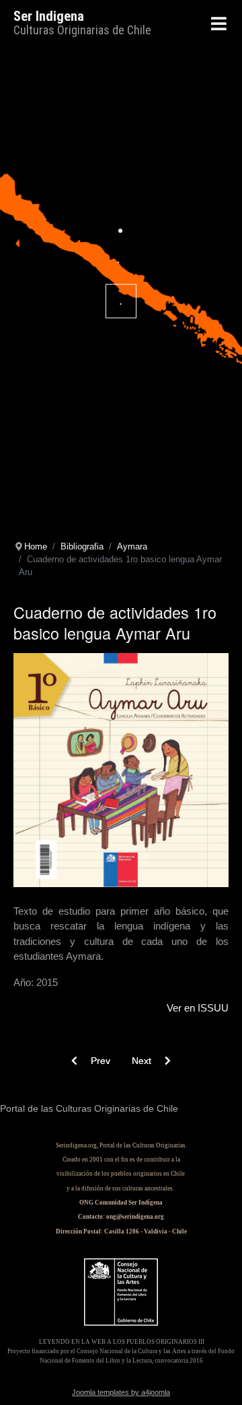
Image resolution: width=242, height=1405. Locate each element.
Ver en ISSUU (198, 1008)
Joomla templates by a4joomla (121, 1392)
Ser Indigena (48, 16)
